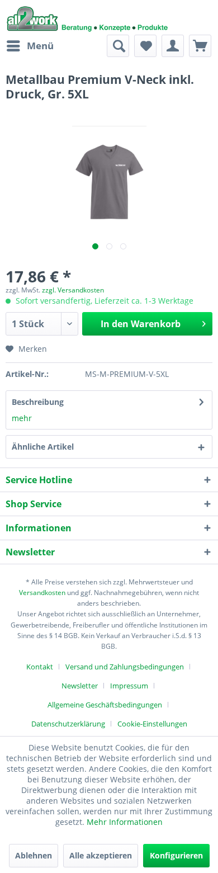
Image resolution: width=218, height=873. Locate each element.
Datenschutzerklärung (68, 724)
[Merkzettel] (145, 46)
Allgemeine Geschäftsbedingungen (105, 705)
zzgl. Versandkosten (73, 290)
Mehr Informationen (125, 822)
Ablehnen (33, 855)
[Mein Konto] (173, 46)
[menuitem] (29, 46)
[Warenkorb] (200, 46)
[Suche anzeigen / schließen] (118, 46)
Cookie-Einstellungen (152, 724)
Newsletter (79, 686)
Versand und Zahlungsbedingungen (124, 667)
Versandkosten (42, 592)
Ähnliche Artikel (43, 446)
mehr (22, 418)
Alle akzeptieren (100, 855)
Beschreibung (38, 402)
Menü (40, 45)
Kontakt (39, 667)
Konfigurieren (176, 855)
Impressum (129, 686)
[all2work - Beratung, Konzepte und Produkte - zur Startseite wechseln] (87, 17)
